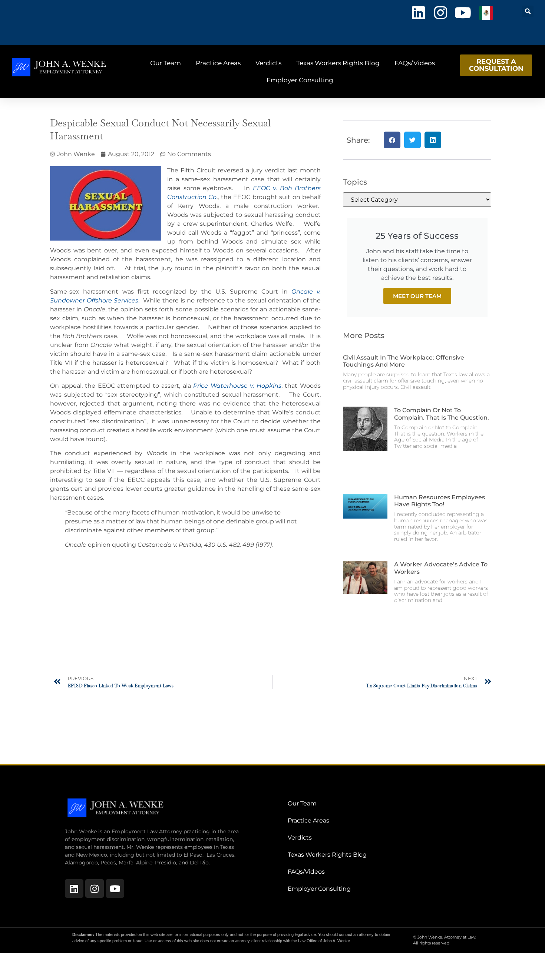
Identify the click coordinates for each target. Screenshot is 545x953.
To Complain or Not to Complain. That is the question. (441, 414)
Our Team (165, 63)
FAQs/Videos (414, 63)
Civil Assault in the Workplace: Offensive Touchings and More (403, 361)
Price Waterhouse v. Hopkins (237, 385)
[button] (528, 11)
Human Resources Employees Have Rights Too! (439, 501)
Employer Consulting (300, 80)
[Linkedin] (418, 12)
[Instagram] (440, 12)
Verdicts (268, 63)
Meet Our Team (417, 296)
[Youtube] (463, 12)
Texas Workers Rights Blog (338, 63)
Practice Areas (218, 63)
